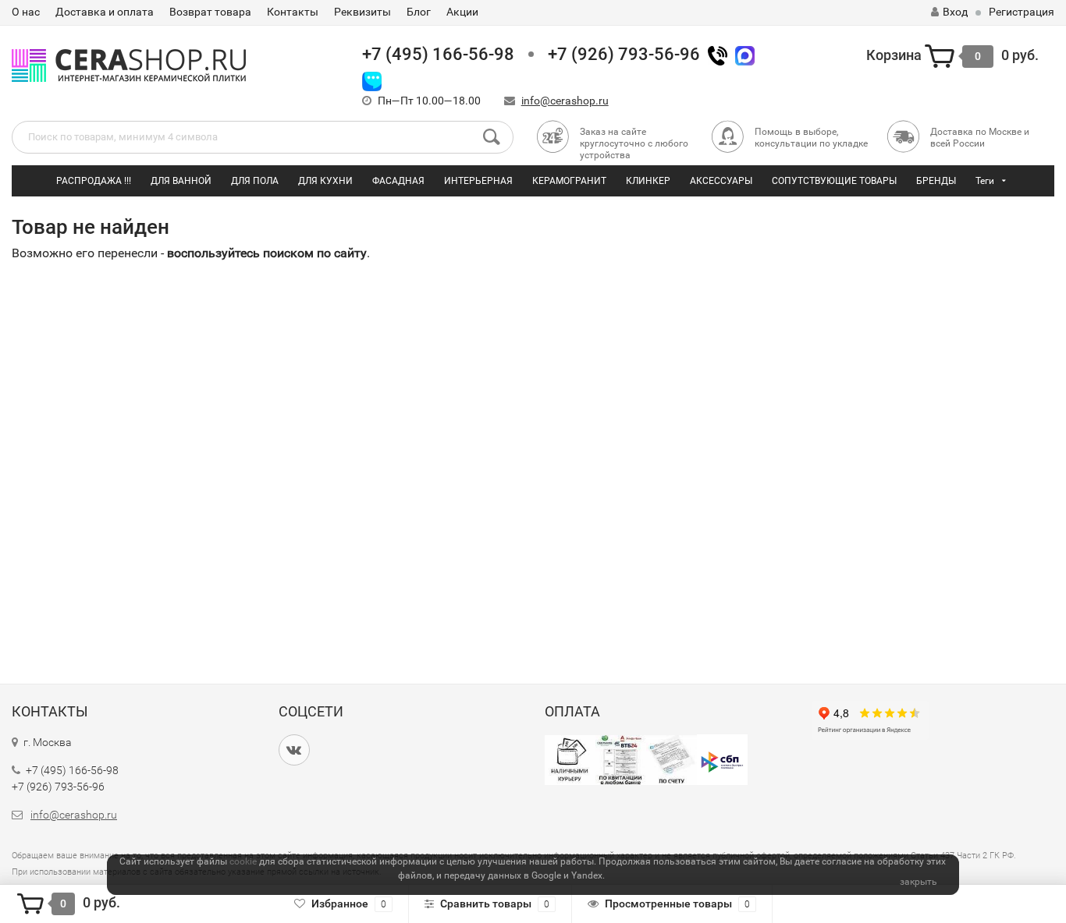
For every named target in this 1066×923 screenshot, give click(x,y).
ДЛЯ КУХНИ (325, 180)
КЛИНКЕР (648, 180)
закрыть (918, 881)
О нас (26, 11)
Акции (462, 11)
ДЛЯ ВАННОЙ (181, 180)
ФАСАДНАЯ (398, 180)
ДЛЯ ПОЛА (255, 180)
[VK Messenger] (372, 80)
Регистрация (1021, 11)
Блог (419, 11)
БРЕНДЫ (936, 180)
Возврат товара (210, 11)
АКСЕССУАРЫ (721, 180)
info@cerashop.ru (565, 100)
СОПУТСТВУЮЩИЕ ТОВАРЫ (834, 180)
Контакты (292, 11)
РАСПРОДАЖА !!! (93, 180)
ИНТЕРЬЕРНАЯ (478, 180)
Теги (984, 180)
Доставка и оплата (104, 11)
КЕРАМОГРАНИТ (569, 180)
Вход (955, 11)
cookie (243, 861)
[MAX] (745, 54)
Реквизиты (362, 11)
